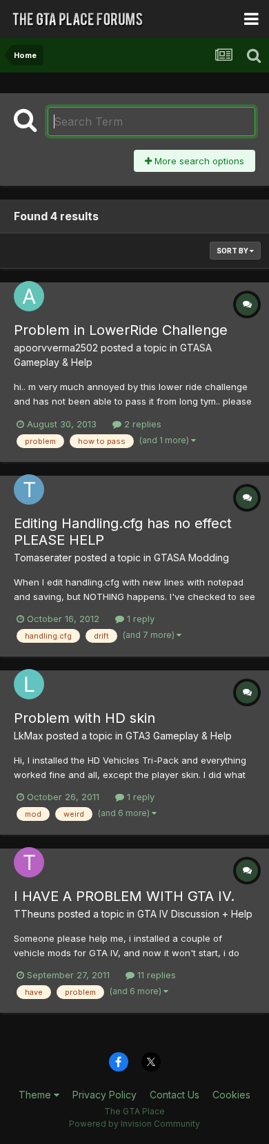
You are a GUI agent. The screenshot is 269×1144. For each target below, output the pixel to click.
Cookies (231, 1095)
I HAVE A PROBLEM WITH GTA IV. (124, 896)
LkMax (28, 735)
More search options (198, 160)
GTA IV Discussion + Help (194, 914)
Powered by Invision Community (134, 1123)
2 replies (141, 423)
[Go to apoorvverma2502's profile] (29, 296)
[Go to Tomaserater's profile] (29, 489)
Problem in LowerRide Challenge (121, 330)
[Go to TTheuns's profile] (29, 862)
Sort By (233, 250)
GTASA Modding (191, 557)
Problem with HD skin (84, 718)
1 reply (139, 618)
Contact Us (174, 1095)
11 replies (155, 974)
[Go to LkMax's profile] (29, 684)
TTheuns (34, 914)
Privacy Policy (104, 1095)
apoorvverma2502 (56, 347)
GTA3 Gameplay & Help (179, 735)
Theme (36, 1095)
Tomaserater (43, 557)
